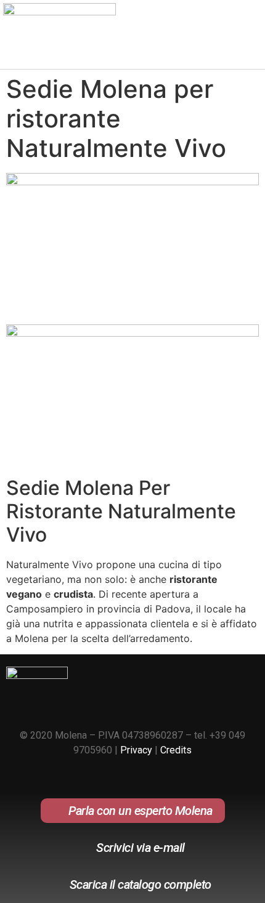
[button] (247, 39)
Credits (176, 750)
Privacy (136, 750)
